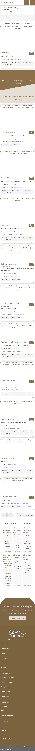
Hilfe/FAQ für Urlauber (7, 682)
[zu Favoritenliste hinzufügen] (2, 27)
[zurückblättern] (4, 38)
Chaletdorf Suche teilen (26, 515)
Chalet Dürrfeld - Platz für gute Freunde (7, 572)
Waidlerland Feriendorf (8, 458)
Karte (17, 13)
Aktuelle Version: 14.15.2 (6, 749)
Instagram (4, 730)
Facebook (4, 725)
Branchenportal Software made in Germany (12, 747)
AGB (2, 711)
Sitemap (3, 667)
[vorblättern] (30, 38)
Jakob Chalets (5, 225)
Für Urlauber (4, 648)
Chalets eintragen (6, 691)
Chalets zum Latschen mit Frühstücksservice (9, 265)
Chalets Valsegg (27, 564)
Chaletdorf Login (7, 739)
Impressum (4, 706)
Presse (3, 653)
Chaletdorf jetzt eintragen (18, 618)
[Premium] (31, 525)
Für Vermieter (5, 644)
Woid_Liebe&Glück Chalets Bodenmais (13, 342)
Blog (2, 663)
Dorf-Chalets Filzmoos (17, 541)
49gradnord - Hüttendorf (8, 496)
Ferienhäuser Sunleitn (8, 380)
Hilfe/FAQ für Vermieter (7, 677)
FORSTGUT (5, 53)
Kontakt (5, 658)
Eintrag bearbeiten (6, 687)
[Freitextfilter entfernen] (27, 2)
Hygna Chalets (17, 562)
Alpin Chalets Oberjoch (27, 537)
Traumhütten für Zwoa (8, 132)
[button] (3, 515)
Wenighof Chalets (6, 178)
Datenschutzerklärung (7, 715)
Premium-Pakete (6, 696)
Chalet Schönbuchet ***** (9, 419)
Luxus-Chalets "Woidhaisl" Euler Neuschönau (11, 305)
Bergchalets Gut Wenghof (7, 537)
